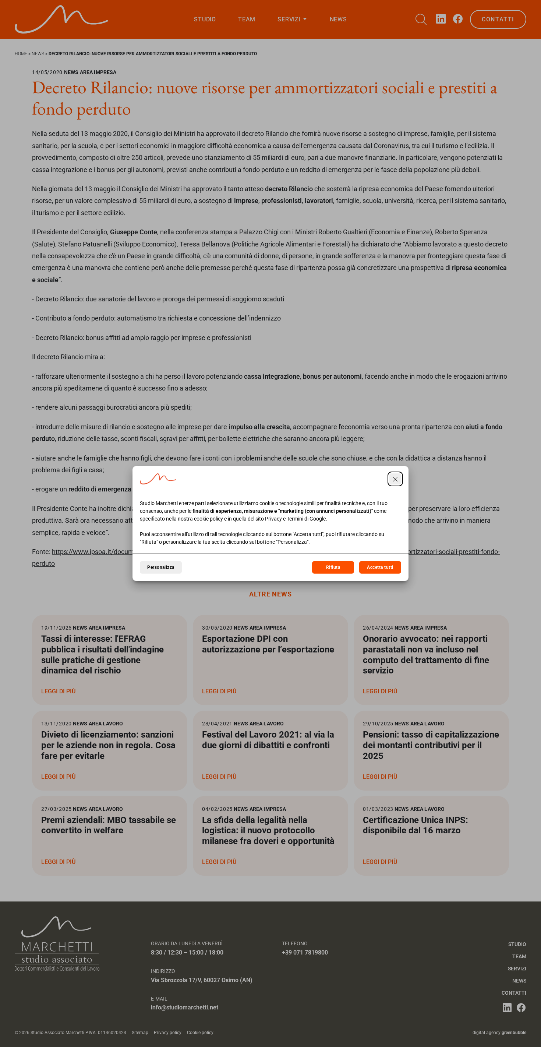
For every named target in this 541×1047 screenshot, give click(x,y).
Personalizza (160, 567)
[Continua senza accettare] (395, 478)
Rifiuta (333, 567)
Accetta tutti (380, 567)
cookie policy (208, 519)
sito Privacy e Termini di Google (290, 519)
